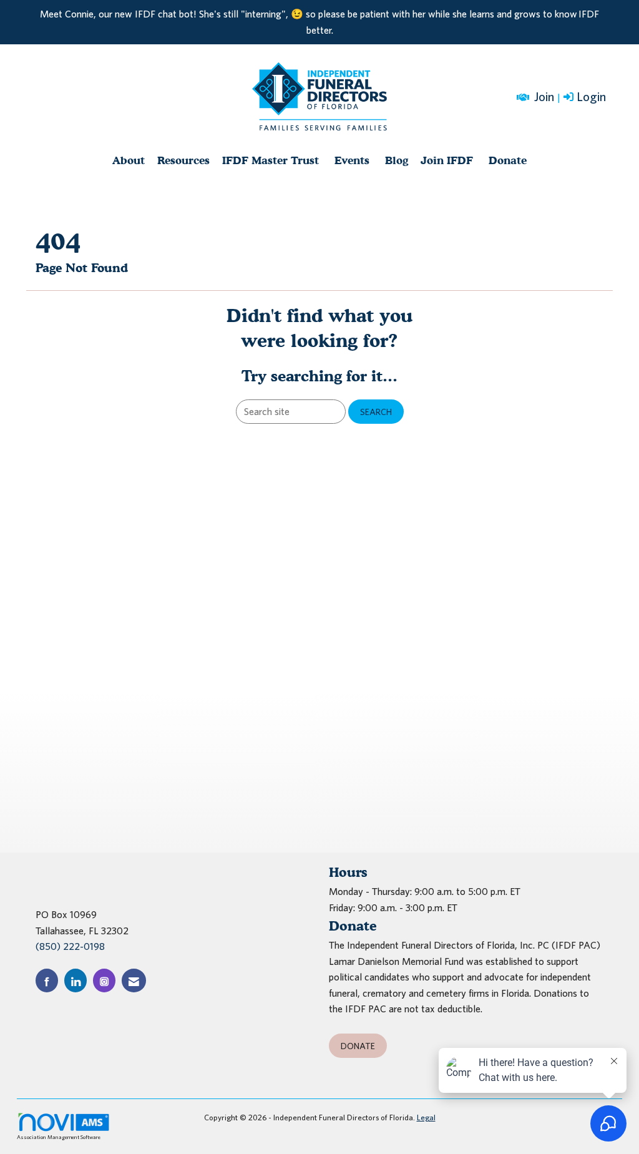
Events (351, 160)
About (128, 160)
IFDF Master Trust (270, 160)
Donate (508, 160)
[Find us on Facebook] (47, 980)
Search (376, 411)
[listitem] (586, 97)
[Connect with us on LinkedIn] (75, 980)
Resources (183, 160)
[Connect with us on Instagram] (104, 980)
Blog (396, 160)
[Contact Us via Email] (134, 980)
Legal (426, 1117)
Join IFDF (447, 160)
